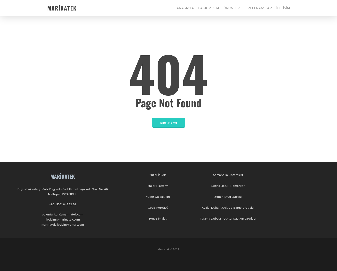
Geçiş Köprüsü (158, 207)
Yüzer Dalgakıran (158, 197)
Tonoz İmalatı (157, 218)
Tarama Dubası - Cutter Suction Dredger (228, 218)
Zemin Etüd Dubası (228, 197)
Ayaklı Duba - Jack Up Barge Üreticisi (228, 207)
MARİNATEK (62, 8)
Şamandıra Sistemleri (228, 175)
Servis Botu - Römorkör (228, 186)
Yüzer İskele (158, 175)
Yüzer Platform (157, 186)
